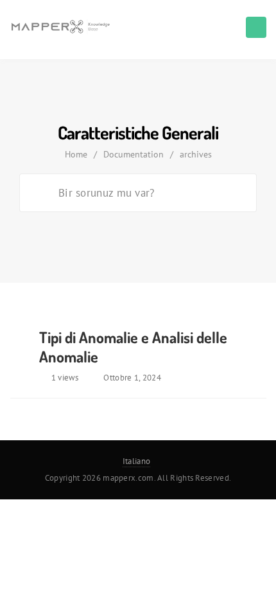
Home (76, 154)
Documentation (133, 154)
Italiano (136, 461)
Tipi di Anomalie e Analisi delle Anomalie (133, 346)
